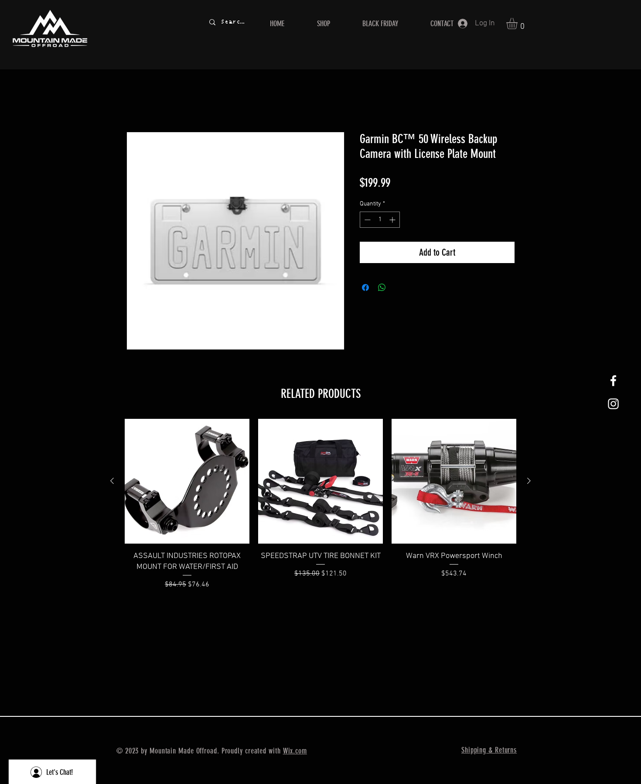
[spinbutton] (380, 220)
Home (135, 100)
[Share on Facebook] (365, 288)
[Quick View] (187, 481)
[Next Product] (529, 481)
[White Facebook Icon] (613, 380)
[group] (320, 509)
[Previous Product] (112, 481)
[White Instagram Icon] (613, 404)
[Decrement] (366, 220)
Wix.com (295, 751)
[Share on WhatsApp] (382, 288)
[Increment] (393, 220)
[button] (518, 23)
